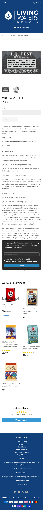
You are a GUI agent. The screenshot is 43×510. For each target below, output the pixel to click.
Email (5, 251)
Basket (38, 3)
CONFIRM (21, 265)
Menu (6, 3)
